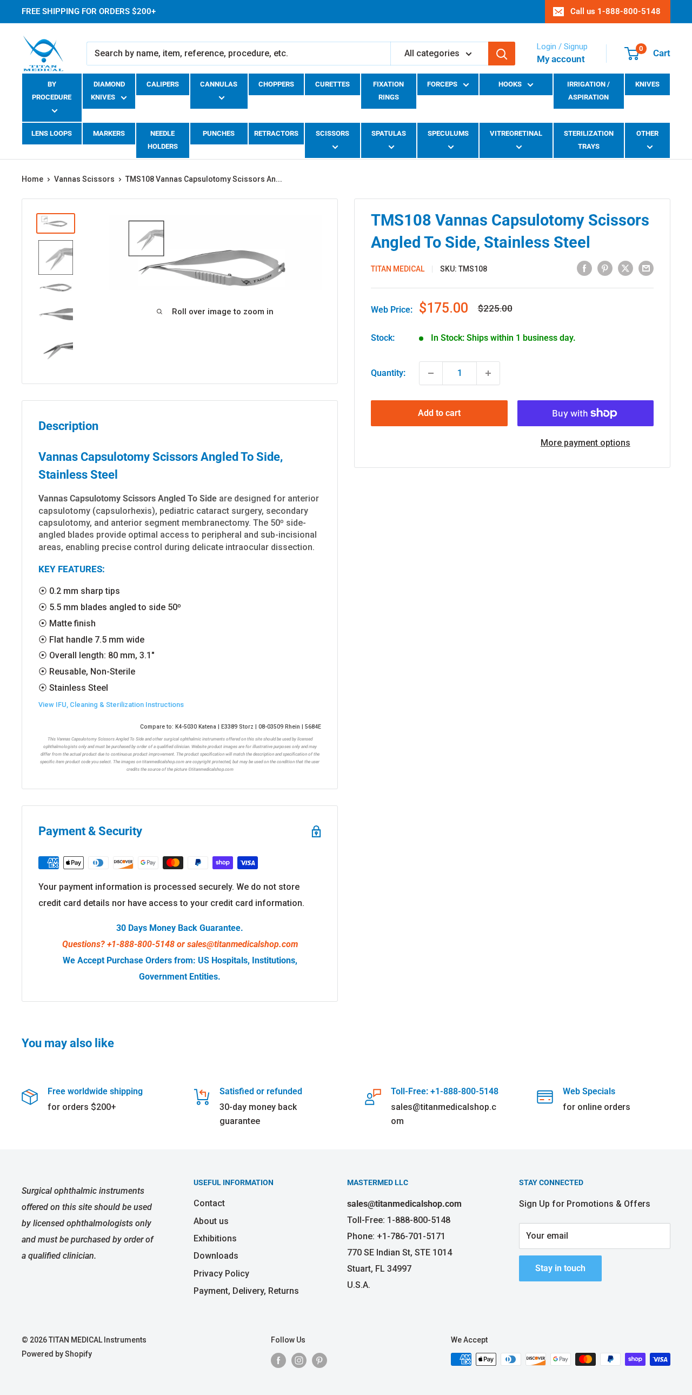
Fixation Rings (388, 90)
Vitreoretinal (516, 133)
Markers (109, 133)
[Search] (501, 53)
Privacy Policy (221, 1273)
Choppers (276, 84)
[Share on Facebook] (584, 268)
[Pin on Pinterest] (605, 268)
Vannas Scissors (84, 179)
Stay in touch (560, 1268)
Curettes (332, 84)
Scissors (332, 133)
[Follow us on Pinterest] (319, 1360)
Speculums (448, 133)
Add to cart (439, 413)
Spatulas (388, 133)
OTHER (647, 133)
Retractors (276, 133)
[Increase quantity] (488, 373)
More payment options (585, 443)
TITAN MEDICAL (397, 269)
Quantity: (388, 373)
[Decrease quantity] (431, 373)
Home (32, 179)
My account (561, 59)
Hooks (510, 84)
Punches (219, 133)
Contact (209, 1203)
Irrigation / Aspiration (588, 90)
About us (211, 1221)
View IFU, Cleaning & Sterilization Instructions (111, 704)
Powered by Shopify (57, 1354)
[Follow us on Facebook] (278, 1360)
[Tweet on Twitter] (625, 268)
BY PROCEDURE (51, 90)
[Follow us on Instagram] (299, 1360)
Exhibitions (215, 1238)
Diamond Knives (108, 90)
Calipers (163, 84)
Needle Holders (163, 139)
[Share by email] (646, 268)
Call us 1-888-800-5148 (615, 11)
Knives (647, 84)
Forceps (442, 84)
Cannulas (218, 84)
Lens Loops (51, 133)
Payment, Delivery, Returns (246, 1291)
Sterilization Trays (589, 139)
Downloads (216, 1256)
